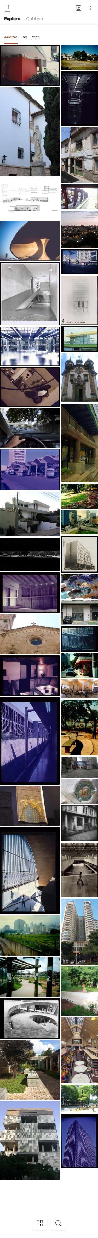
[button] (78, 8)
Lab (24, 37)
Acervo (11, 37)
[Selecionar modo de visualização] (39, 1223)
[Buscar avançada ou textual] (58, 1223)
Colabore (35, 18)
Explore (12, 18)
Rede (35, 37)
